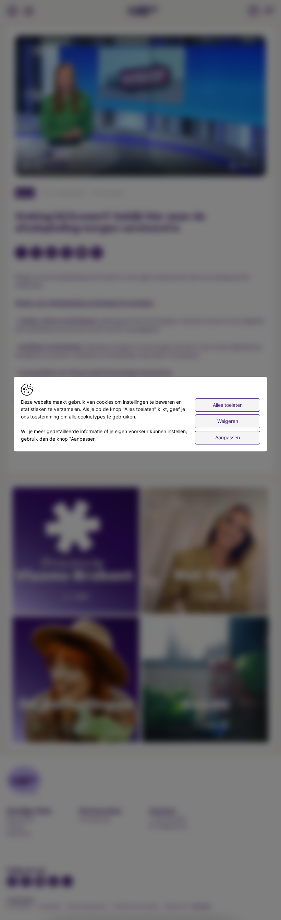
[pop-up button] (244, 165)
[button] (142, 107)
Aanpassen (227, 437)
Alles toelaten (228, 405)
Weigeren (227, 421)
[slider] (140, 154)
